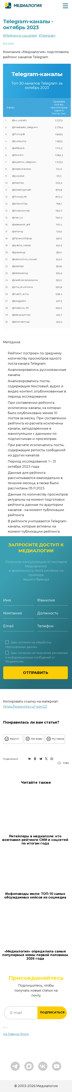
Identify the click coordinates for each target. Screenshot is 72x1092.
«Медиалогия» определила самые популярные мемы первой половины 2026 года (35, 955)
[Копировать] (49, 705)
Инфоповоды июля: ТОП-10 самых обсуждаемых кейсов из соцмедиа (35, 895)
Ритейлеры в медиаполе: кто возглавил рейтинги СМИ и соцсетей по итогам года (35, 840)
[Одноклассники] (35, 758)
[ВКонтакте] (29, 758)
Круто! (14, 738)
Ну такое (58, 738)
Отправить (35, 673)
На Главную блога (16, 1034)
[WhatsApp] (51, 758)
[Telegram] (40, 758)
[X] (46, 758)
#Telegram (47, 36)
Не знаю (36, 738)
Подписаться (52, 1012)
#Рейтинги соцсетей (20, 36)
